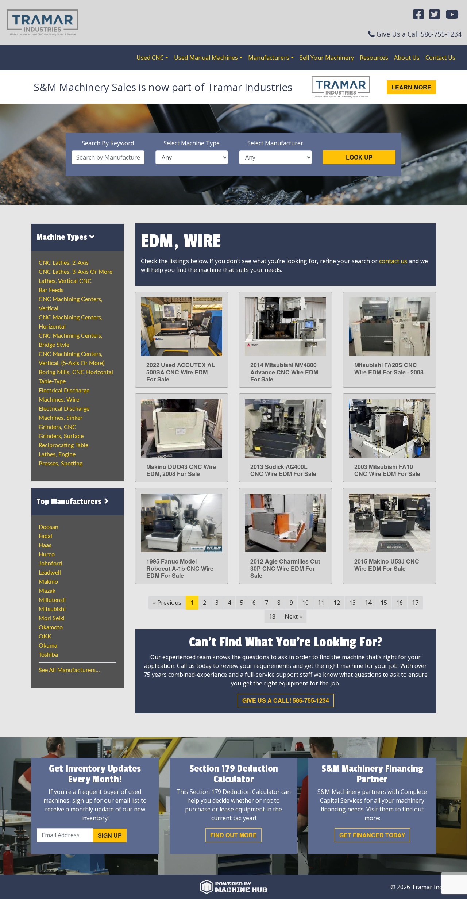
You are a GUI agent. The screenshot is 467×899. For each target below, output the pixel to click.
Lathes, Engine (57, 454)
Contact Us (440, 58)
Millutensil (52, 600)
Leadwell (50, 573)
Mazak (47, 591)
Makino (48, 582)
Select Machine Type (191, 143)
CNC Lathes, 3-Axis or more (75, 272)
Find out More (233, 835)
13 (352, 603)
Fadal (45, 536)
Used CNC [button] (150, 58)
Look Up (359, 157)
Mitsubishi (52, 609)
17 (415, 603)
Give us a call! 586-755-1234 (285, 700)
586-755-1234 (441, 34)
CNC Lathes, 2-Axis (64, 263)
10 (305, 603)
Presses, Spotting (60, 463)
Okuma (48, 646)
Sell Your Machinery (327, 58)
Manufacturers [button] (268, 58)
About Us (407, 58)
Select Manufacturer (275, 143)
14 (368, 603)
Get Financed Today (372, 835)
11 (321, 603)
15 (384, 603)
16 (399, 603)
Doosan (48, 527)
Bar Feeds (51, 290)
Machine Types (63, 237)
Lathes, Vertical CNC (65, 281)
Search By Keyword (108, 143)
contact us (393, 261)
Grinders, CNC (57, 427)
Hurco (47, 554)
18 (272, 616)
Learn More (411, 87)
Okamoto (51, 627)
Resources (374, 58)
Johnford (50, 563)
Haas (45, 545)
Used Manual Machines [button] (206, 58)
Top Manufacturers (70, 501)
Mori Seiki (52, 618)
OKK (45, 636)
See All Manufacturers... (69, 670)
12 (336, 603)
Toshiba (48, 655)
